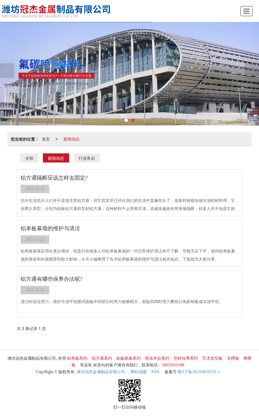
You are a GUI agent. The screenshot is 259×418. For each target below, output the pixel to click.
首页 (46, 139)
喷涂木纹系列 (157, 358)
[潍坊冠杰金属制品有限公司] (57, 11)
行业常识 (87, 158)
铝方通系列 (102, 358)
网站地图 (139, 371)
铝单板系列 (77, 358)
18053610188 (173, 365)
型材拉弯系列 (186, 358)
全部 (29, 158)
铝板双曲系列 (128, 358)
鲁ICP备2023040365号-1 (199, 371)
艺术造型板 (212, 358)
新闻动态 (71, 139)
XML (155, 371)
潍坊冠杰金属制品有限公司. (101, 371)
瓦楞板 (233, 358)
